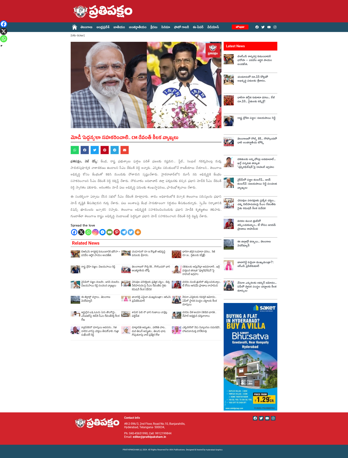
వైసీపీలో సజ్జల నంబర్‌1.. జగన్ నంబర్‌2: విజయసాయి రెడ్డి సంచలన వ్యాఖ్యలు (100, 284)
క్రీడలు (153, 28)
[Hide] (1, 45)
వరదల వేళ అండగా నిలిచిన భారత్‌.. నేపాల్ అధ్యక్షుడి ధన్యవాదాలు (199, 314)
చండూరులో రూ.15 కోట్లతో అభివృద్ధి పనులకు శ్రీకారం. (148, 254)
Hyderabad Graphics (214, 450)
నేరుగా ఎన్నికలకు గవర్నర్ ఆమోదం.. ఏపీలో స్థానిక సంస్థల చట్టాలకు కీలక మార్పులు (200, 301)
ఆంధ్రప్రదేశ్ (102, 28)
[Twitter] (263, 27)
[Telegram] (124, 232)
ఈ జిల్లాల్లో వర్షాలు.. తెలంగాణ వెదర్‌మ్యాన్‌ (95, 299)
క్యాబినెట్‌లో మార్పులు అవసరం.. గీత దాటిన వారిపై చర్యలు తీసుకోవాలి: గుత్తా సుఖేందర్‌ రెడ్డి (100, 332)
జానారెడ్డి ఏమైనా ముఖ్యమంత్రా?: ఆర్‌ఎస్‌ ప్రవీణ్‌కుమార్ (151, 299)
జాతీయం (119, 28)
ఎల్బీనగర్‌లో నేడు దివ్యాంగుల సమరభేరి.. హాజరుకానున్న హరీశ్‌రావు (202, 330)
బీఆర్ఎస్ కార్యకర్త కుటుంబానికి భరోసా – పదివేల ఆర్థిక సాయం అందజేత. (100, 254)
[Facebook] (257, 27)
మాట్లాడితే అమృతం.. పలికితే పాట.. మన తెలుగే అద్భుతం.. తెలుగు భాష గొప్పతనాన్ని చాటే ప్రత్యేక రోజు (149, 332)
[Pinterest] (116, 232)
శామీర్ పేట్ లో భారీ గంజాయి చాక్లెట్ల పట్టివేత (149, 314)
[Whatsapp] (88, 232)
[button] (75, 150)
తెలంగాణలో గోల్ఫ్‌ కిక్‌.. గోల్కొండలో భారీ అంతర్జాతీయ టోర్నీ (151, 269)
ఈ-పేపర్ (198, 28)
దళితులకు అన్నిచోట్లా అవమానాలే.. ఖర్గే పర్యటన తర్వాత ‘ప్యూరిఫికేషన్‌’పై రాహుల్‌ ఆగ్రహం (201, 271)
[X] (81, 232)
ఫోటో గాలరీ (181, 28)
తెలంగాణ (86, 28)
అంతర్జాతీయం (137, 28)
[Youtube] (269, 27)
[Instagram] (275, 27)
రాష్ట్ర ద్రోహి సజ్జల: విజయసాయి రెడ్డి (98, 267)
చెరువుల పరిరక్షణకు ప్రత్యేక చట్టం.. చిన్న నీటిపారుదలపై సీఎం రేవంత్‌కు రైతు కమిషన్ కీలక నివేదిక (151, 286)
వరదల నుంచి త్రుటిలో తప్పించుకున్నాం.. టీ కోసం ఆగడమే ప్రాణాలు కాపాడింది (202, 284)
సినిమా (165, 28)
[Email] (109, 232)
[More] (138, 232)
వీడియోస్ (213, 28)
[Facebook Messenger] (102, 232)
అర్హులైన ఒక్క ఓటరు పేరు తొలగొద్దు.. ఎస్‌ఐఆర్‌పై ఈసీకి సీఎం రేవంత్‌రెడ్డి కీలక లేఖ (100, 316)
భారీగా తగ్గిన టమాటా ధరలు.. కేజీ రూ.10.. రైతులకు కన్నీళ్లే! (199, 254)
